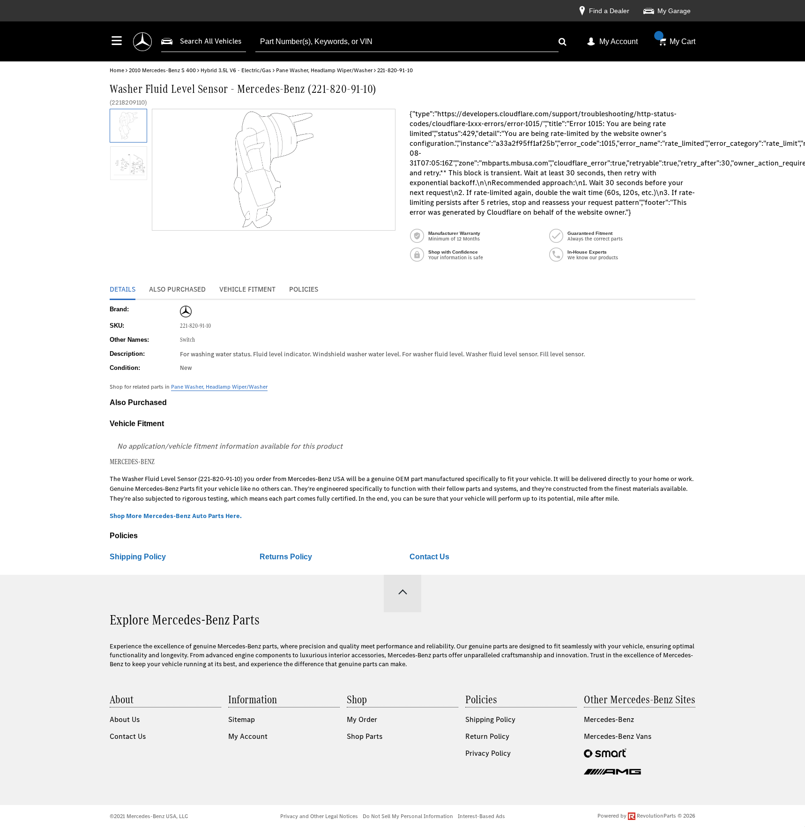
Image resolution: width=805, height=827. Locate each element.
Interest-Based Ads (481, 816)
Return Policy (487, 736)
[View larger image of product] (128, 126)
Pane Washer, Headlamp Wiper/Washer (324, 70)
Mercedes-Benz (609, 719)
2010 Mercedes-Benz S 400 (162, 70)
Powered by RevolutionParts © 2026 (646, 815)
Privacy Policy (488, 753)
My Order (362, 719)
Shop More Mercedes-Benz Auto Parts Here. (176, 515)
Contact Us (429, 557)
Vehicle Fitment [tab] (247, 289)
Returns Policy (286, 557)
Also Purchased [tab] (177, 289)
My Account (618, 41)
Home (117, 70)
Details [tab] (122, 289)
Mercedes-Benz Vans (617, 736)
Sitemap (241, 719)
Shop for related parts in (189, 387)
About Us (125, 719)
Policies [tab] (303, 289)
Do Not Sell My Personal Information (408, 816)
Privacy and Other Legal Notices (319, 816)
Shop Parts (364, 736)
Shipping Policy (138, 557)
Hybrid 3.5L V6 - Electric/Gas (236, 70)
